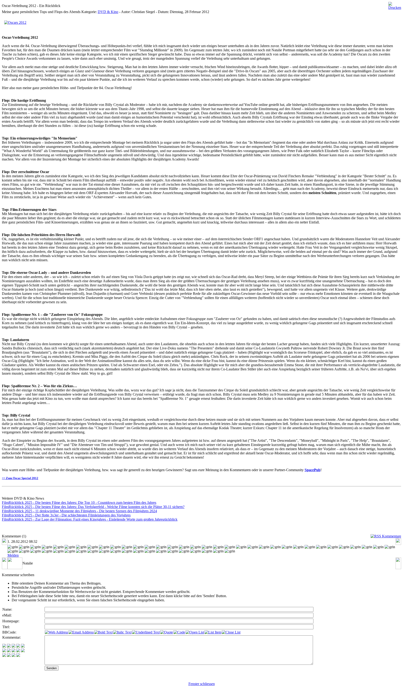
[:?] (4, 656)
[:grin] (9, 646)
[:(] (13, 656)
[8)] (18, 646)
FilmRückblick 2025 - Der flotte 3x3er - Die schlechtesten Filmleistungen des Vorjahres (66, 515)
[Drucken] (394, 5)
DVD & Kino (108, 12)
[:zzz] (18, 651)
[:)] (4, 646)
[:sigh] (23, 651)
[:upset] (13, 651)
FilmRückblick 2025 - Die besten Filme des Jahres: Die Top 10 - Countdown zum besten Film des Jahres (79, 503)
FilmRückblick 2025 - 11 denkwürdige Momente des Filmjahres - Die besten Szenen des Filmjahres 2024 (79, 511)
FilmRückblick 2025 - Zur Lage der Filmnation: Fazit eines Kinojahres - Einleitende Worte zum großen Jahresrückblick (89, 519)
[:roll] (4, 651)
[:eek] (9, 651)
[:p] (23, 646)
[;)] (13, 646)
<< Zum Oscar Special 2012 (20, 478)
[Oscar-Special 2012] (15, 21)
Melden (13, 555)
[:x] (18, 656)
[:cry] (9, 656)
